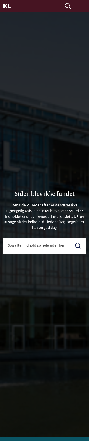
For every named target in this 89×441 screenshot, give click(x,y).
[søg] (67, 5)
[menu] (82, 6)
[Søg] (78, 245)
